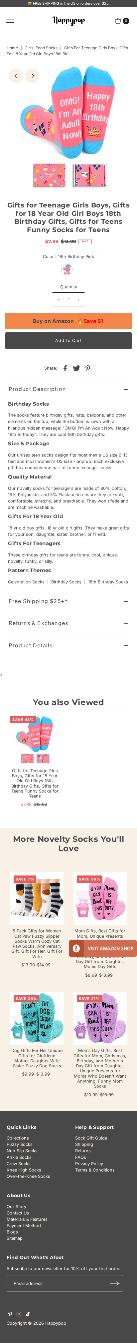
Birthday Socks (66, 581)
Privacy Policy (89, 1163)
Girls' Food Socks (41, 47)
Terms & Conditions (95, 1170)
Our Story (16, 1206)
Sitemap (15, 1238)
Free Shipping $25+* (38, 601)
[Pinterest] (10, 1315)
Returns (83, 1150)
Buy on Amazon (68, 321)
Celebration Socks (26, 581)
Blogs (12, 1231)
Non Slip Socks (22, 1150)
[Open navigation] (10, 21)
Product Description (37, 389)
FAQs (80, 1157)
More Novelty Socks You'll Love (68, 843)
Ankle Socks (19, 1157)
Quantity (68, 286)
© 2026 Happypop (47, 1323)
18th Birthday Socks (108, 581)
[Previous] (16, 75)
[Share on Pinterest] (88, 368)
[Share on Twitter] (76, 368)
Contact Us (18, 1212)
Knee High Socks (24, 1170)
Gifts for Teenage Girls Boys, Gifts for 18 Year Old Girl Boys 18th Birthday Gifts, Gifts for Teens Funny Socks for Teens (35, 783)
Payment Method (24, 1225)
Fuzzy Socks (20, 1144)
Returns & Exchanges (38, 623)
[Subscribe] (114, 1283)
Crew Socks (19, 1163)
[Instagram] (19, 1315)
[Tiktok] (28, 1315)
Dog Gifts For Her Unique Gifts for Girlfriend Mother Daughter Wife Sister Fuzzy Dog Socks (37, 1058)
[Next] (32, 75)
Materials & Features (27, 1219)
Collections (18, 1138)
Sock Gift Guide (91, 1138)
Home (12, 47)
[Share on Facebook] (65, 368)
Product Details (31, 645)
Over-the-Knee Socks (28, 1176)
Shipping (84, 1144)
